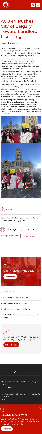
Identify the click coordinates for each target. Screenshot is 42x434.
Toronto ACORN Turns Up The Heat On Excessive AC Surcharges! (20, 316)
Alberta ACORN (29, 236)
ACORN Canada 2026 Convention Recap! (15, 298)
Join (3, 400)
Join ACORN (10, 276)
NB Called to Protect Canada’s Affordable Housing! (19, 309)
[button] (33, 5)
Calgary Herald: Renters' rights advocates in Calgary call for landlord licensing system (20, 219)
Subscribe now (11, 345)
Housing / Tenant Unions (10, 235)
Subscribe (5, 387)
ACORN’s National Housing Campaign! (15, 303)
